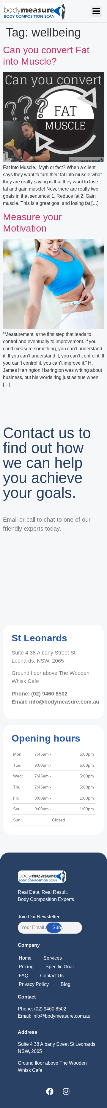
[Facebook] (50, 1091)
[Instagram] (66, 1091)
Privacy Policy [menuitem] (34, 984)
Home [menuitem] (25, 958)
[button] (96, 11)
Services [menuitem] (52, 958)
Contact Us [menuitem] (52, 975)
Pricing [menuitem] (26, 966)
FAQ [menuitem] (23, 975)
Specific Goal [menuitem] (59, 966)
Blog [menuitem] (65, 984)
